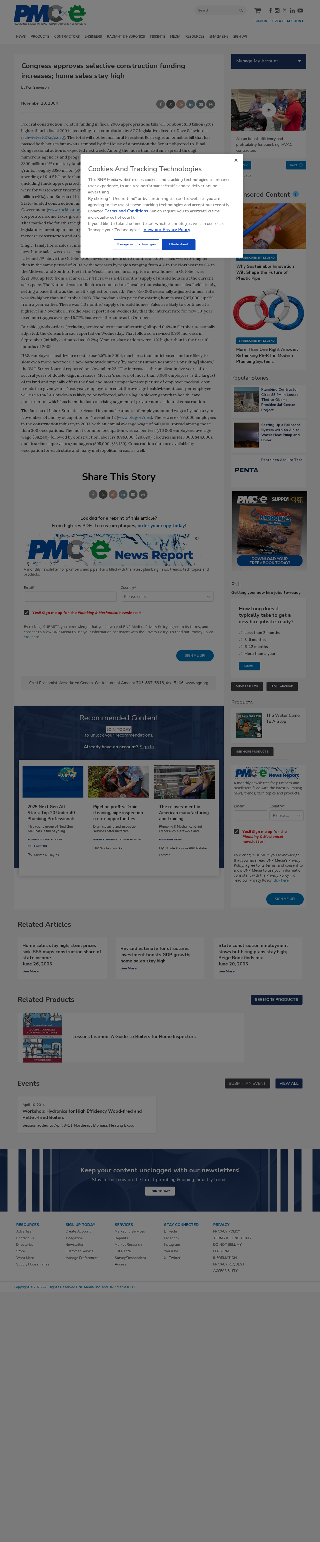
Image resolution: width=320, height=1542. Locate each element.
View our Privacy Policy (167, 230)
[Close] (236, 160)
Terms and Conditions (126, 211)
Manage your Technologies (136, 244)
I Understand (178, 244)
